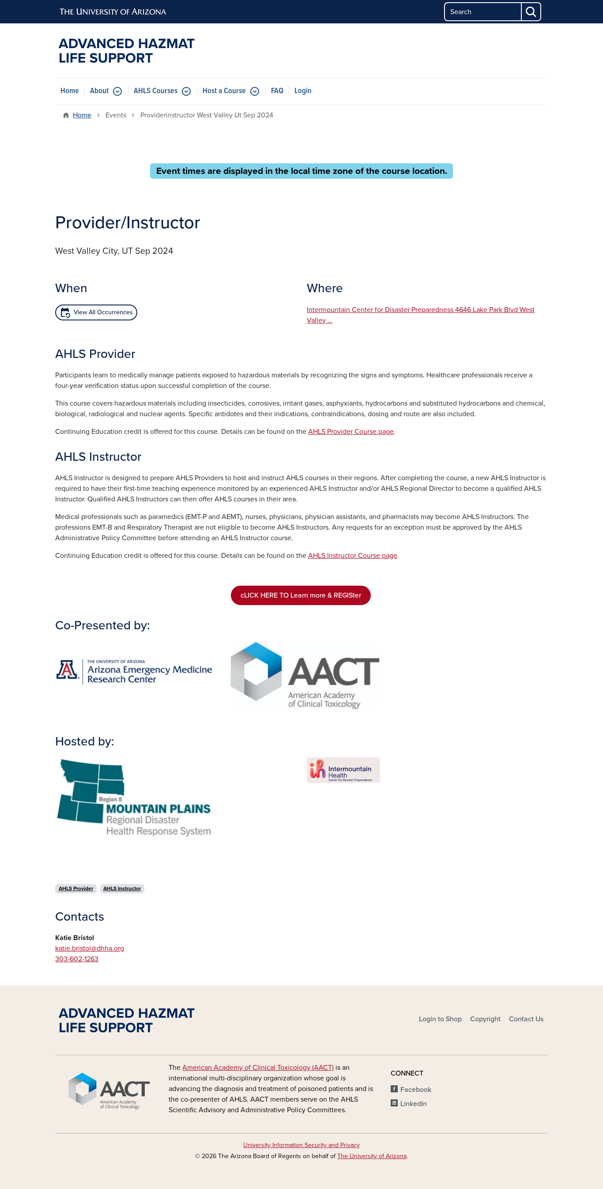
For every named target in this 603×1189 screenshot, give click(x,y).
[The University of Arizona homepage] (113, 12)
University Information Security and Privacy (301, 1145)
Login (303, 91)
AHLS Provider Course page (351, 431)
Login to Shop (440, 1019)
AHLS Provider (76, 888)
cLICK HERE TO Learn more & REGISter (301, 595)
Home (69, 91)
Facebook (415, 1089)
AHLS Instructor (122, 888)
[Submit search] (531, 11)
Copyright (485, 1019)
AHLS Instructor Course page (352, 555)
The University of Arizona (372, 1156)
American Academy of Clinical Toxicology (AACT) (258, 1067)
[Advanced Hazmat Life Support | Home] (133, 50)
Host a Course (224, 91)
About (99, 91)
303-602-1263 (76, 959)
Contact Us (526, 1019)
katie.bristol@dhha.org (89, 948)
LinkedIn (413, 1103)
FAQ (277, 91)
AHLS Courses (155, 91)
